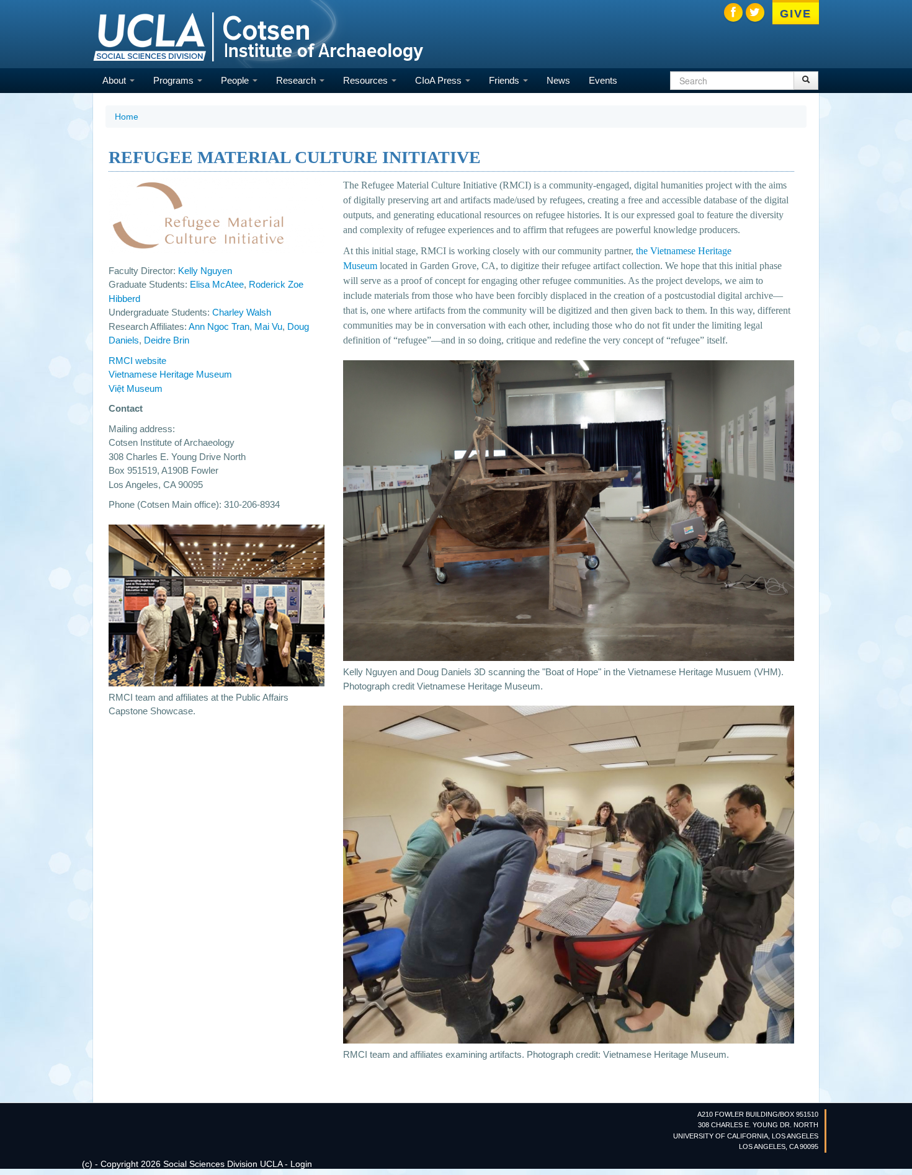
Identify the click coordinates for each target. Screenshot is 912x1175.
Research (297, 80)
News (558, 80)
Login (301, 1164)
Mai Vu (268, 326)
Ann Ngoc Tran (219, 326)
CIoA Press (439, 80)
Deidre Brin (166, 340)
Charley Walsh (241, 312)
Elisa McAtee (217, 284)
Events (603, 80)
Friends (505, 80)
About (115, 80)
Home (126, 117)
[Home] (258, 35)
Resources (366, 80)
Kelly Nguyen (205, 270)
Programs (174, 80)
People (236, 80)
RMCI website (137, 360)
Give (795, 13)
